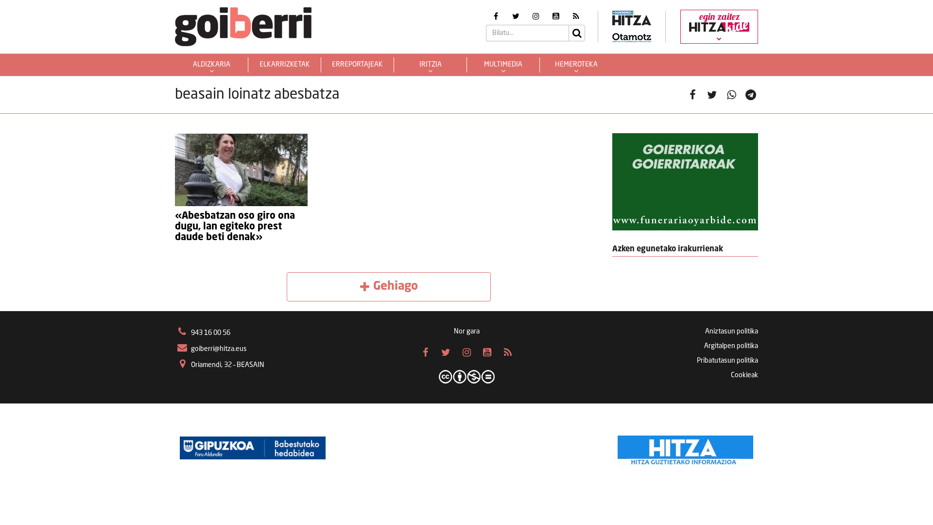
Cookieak (744, 375)
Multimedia (503, 64)
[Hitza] (685, 448)
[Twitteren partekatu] (712, 95)
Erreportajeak (357, 64)
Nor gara (467, 331)
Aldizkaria (211, 64)
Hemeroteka (576, 64)
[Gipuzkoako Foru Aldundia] (253, 448)
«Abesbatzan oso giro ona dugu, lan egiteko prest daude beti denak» (235, 227)
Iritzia (430, 64)
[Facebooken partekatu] (692, 95)
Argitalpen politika (731, 346)
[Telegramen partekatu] (750, 95)
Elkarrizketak (284, 64)
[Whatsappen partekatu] (731, 95)
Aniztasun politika (731, 331)
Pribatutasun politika (727, 360)
